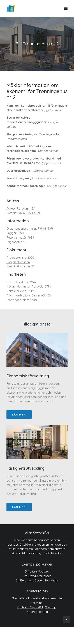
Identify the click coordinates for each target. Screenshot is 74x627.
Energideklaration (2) (20, 266)
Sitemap (50, 607)
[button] (65, 8)
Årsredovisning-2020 (20, 257)
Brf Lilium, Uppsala (37, 571)
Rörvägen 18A (26, 208)
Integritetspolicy (37, 612)
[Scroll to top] (66, 619)
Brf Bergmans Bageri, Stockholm (37, 580)
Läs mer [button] (19, 414)
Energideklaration (18, 262)
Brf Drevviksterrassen (37, 576)
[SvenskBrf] (10, 8)
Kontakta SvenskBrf (30, 607)
